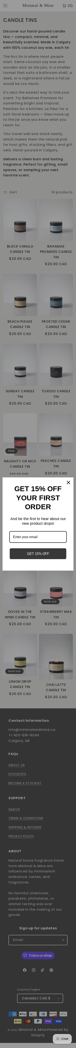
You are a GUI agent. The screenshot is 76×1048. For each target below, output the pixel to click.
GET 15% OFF (38, 554)
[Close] (68, 482)
